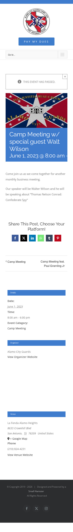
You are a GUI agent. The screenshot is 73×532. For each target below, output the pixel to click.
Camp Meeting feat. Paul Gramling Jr (53, 263)
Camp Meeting (16, 261)
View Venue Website (20, 455)
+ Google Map (18, 438)
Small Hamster (36, 491)
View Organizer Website (22, 357)
